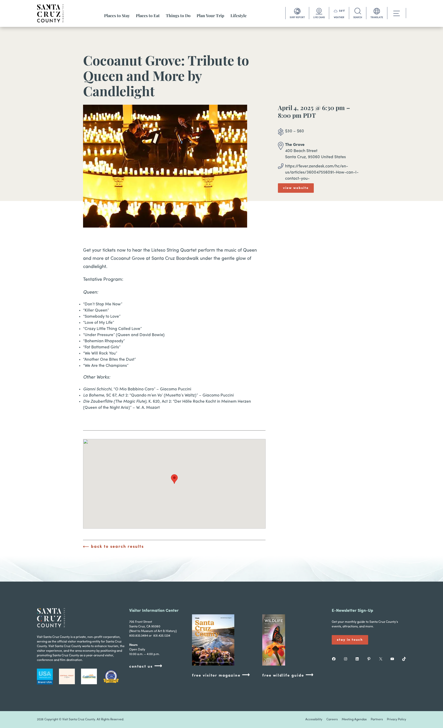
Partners (377, 719)
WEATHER (339, 17)
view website (296, 188)
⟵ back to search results (113, 547)
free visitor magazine (221, 675)
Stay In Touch (350, 639)
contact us (146, 666)
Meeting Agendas (354, 719)
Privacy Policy (396, 719)
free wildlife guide (288, 675)
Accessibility (313, 719)
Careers (332, 719)
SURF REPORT (297, 17)
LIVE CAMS (319, 17)
